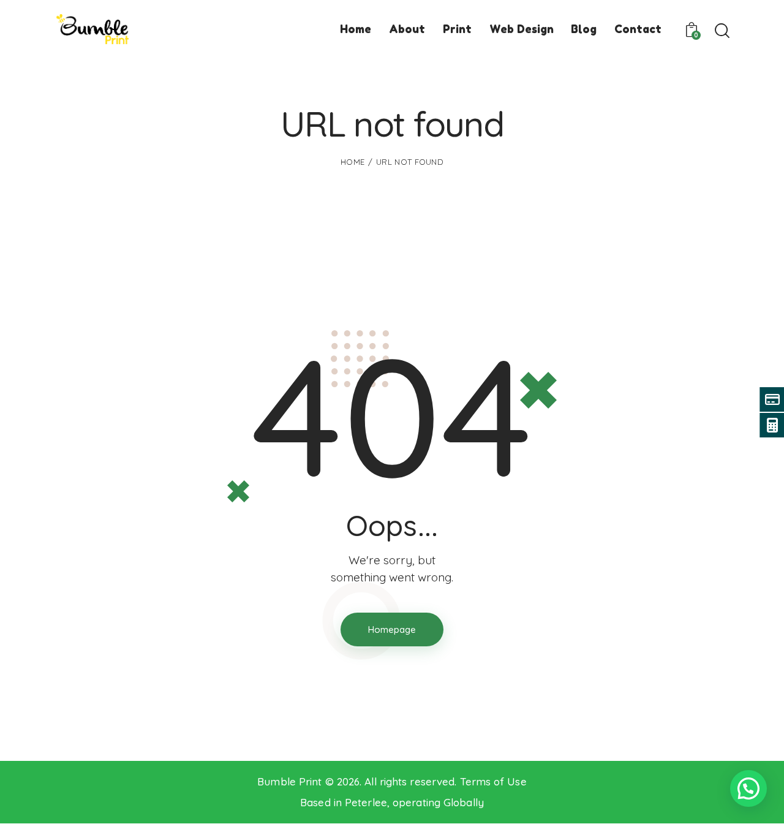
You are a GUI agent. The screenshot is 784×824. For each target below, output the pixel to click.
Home (352, 162)
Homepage (392, 629)
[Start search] (721, 31)
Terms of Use (493, 781)
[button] (748, 788)
